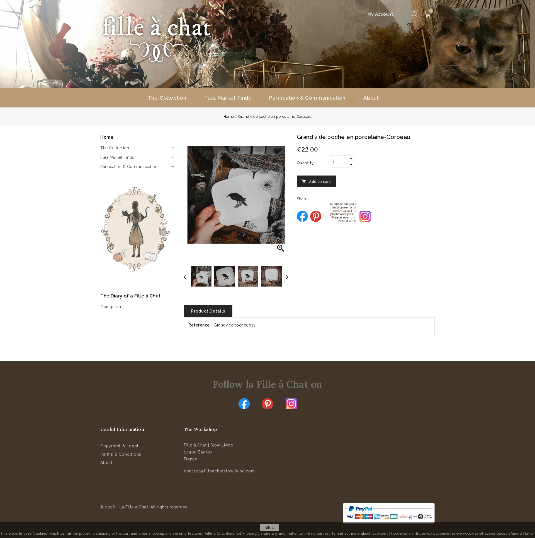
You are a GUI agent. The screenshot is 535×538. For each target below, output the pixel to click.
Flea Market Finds (227, 98)
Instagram (291, 403)
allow (269, 527)
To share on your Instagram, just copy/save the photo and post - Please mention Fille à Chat (365, 216)
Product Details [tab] (208, 311)
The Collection (167, 98)
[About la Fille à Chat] (136, 229)
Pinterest (315, 216)
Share (302, 216)
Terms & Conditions (120, 454)
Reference (199, 325)
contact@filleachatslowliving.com (219, 471)
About (371, 98)
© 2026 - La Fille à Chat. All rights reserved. (144, 507)
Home (106, 137)
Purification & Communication (307, 98)
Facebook (244, 403)
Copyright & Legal (119, 446)
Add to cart (316, 181)
